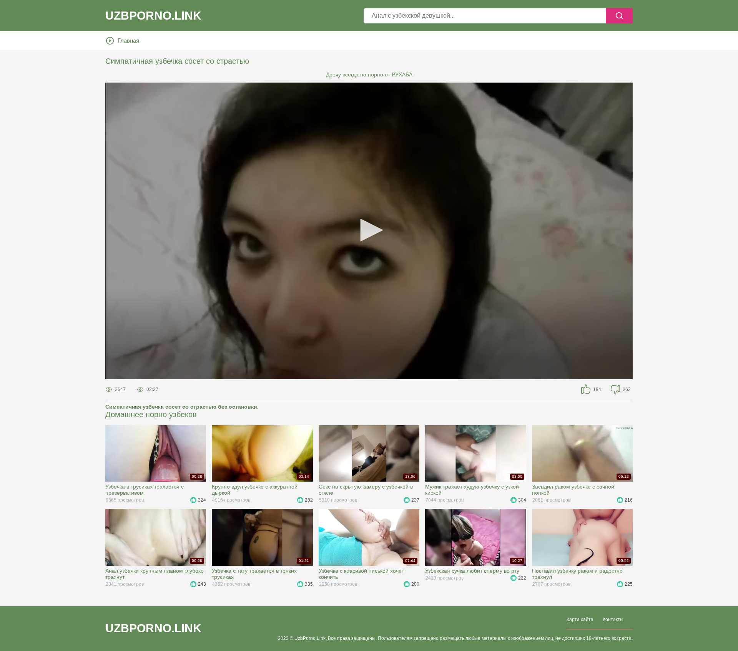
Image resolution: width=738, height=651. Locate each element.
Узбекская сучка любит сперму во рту (472, 571)
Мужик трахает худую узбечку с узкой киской (472, 490)
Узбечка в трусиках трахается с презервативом (144, 490)
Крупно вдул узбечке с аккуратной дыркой (255, 490)
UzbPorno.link (153, 16)
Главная (128, 40)
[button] (369, 230)
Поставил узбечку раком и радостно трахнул (577, 574)
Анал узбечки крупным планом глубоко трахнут (154, 574)
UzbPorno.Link (153, 628)
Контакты (613, 619)
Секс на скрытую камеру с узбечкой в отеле (366, 490)
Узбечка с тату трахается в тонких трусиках (254, 574)
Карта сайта (580, 619)
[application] (369, 231)
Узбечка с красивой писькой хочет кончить (361, 574)
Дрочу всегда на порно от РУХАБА (369, 74)
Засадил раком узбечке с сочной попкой (573, 490)
